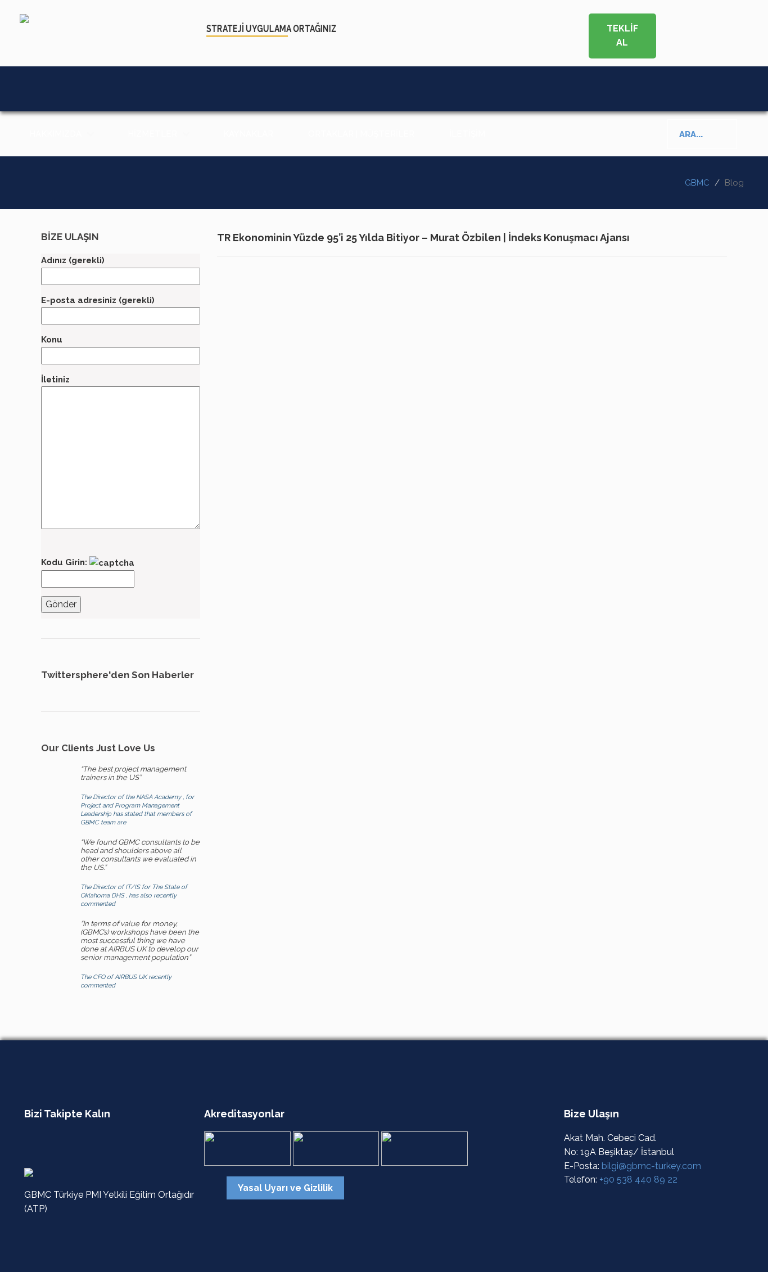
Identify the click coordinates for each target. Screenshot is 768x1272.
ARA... (691, 134)
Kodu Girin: (65, 562)
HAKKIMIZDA (55, 134)
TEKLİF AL (622, 35)
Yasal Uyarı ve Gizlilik (285, 1188)
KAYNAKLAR (248, 134)
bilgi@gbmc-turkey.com (651, 1166)
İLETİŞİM (467, 134)
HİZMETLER (152, 134)
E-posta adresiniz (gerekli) (98, 300)
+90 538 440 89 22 (638, 1179)
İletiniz (55, 380)
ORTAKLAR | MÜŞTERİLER (361, 134)
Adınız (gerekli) (73, 260)
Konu (51, 340)
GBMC (697, 183)
